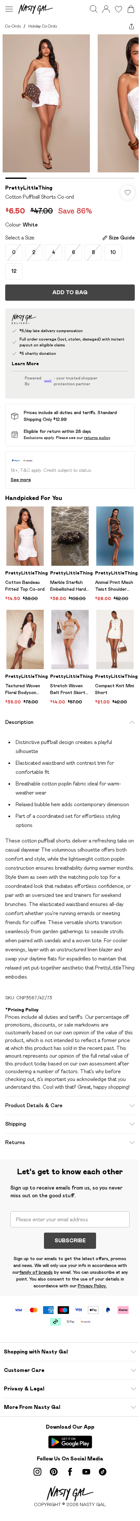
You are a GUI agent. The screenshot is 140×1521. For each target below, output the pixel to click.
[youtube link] (86, 1472)
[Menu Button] (9, 9)
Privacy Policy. (92, 1285)
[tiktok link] (102, 1472)
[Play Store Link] (70, 1441)
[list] (70, 106)
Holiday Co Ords (42, 26)
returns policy (97, 437)
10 (113, 252)
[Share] (131, 26)
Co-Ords (13, 26)
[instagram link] (37, 1472)
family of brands (36, 1272)
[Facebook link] (70, 1472)
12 (14, 271)
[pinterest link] (54, 1472)
